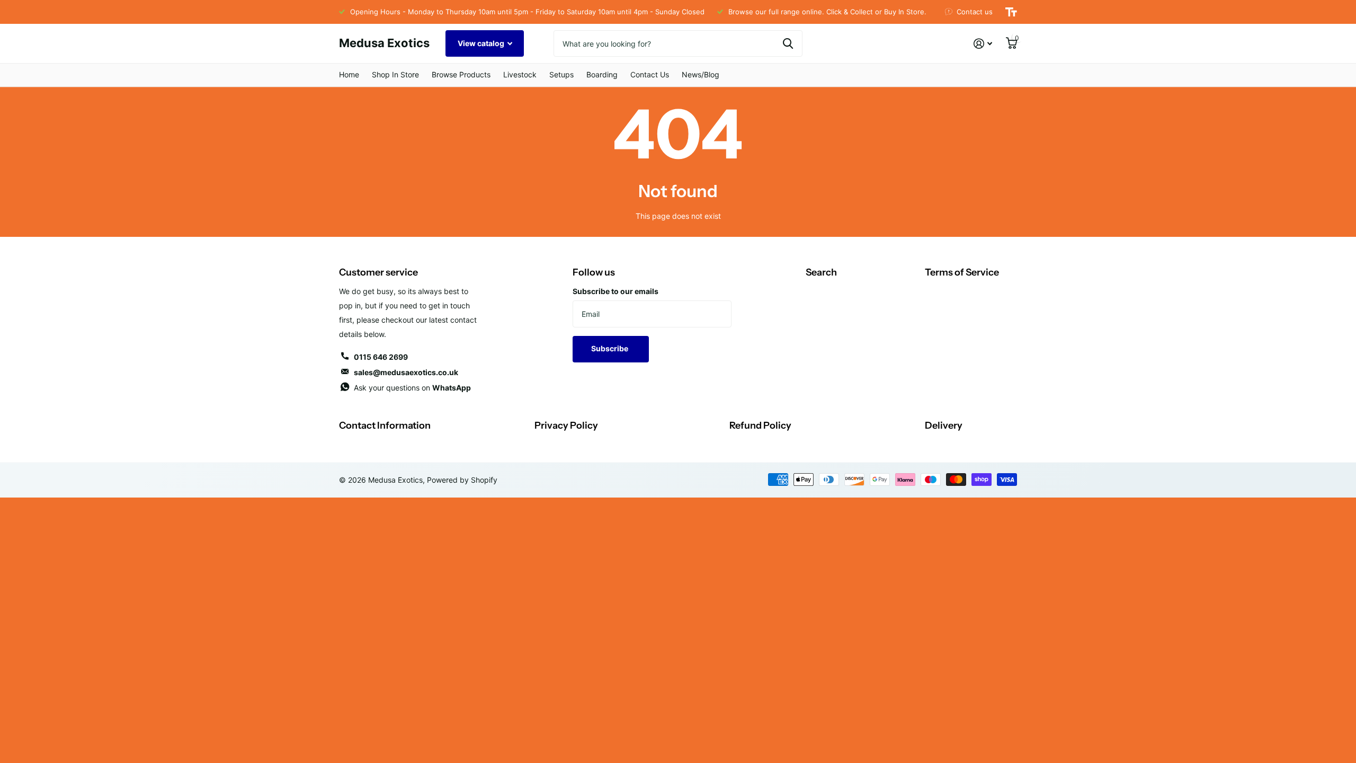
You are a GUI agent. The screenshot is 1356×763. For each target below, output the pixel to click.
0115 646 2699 (381, 356)
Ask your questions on (412, 387)
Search (821, 272)
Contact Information (385, 425)
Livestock (520, 74)
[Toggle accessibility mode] (1011, 12)
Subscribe (610, 348)
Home (349, 74)
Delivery (943, 425)
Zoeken (787, 43)
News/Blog (700, 74)
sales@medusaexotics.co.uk (406, 372)
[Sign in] (983, 44)
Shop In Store (395, 74)
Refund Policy (760, 425)
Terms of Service (962, 272)
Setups (561, 74)
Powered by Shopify (462, 479)
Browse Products (461, 74)
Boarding (602, 74)
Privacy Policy (566, 425)
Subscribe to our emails (615, 291)
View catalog (482, 43)
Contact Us (649, 74)
